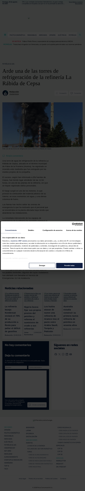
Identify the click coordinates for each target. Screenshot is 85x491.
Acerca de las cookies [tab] (74, 230)
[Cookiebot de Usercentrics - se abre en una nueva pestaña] (73, 224)
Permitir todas (69, 265)
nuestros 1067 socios (19, 241)
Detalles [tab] (31, 230)
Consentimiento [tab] (11, 230)
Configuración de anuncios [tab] (53, 230)
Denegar (42, 265)
